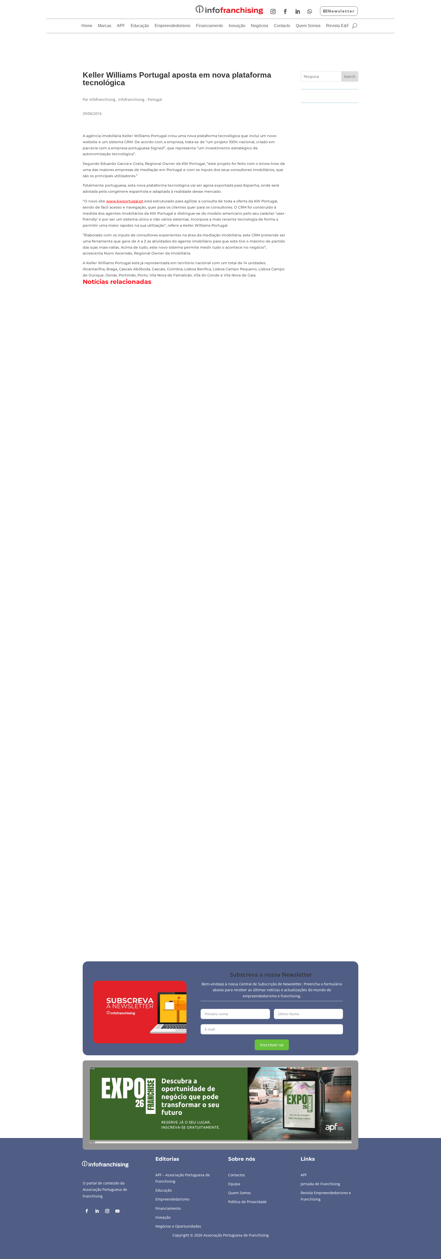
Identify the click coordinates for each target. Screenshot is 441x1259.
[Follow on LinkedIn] (297, 11)
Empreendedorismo (172, 26)
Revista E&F (337, 26)
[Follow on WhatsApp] (310, 11)
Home (86, 26)
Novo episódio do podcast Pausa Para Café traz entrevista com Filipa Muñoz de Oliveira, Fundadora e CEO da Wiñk (219, 474)
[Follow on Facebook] (285, 11)
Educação (140, 26)
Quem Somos (308, 26)
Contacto (282, 26)
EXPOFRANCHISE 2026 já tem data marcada (137, 694)
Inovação (237, 26)
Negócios (259, 26)
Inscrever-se (272, 1045)
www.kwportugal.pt (124, 201)
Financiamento (209, 26)
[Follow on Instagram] (273, 11)
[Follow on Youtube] (117, 1211)
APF (121, 26)
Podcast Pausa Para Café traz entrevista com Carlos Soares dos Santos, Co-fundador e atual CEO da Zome (208, 914)
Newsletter (341, 11)
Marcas (104, 26)
